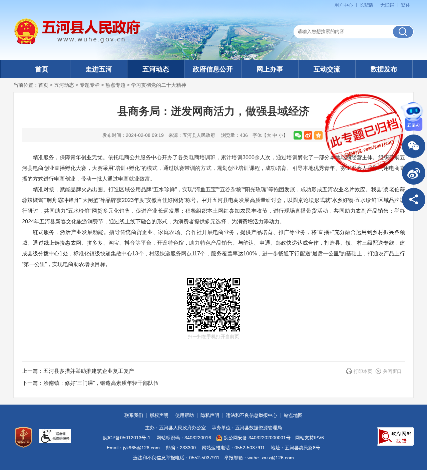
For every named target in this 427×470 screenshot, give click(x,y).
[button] (367, 5)
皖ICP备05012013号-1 (126, 437)
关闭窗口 (392, 371)
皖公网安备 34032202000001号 (257, 437)
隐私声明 (209, 415)
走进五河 (98, 69)
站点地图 (293, 415)
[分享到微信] (298, 135)
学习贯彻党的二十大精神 (158, 85)
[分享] (413, 199)
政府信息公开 (213, 69)
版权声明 (159, 415)
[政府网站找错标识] (395, 436)
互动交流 (327, 69)
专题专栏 (90, 85)
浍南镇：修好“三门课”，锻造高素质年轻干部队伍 (101, 383)
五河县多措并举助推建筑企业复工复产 (88, 371)
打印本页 (363, 371)
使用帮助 (184, 415)
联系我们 (133, 415)
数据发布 (384, 69)
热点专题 (115, 85)
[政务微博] (413, 173)
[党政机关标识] (23, 437)
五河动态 (155, 69)
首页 (41, 69)
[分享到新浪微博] (308, 135)
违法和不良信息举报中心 (251, 415)
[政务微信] (413, 146)
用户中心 (343, 5)
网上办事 (270, 69)
